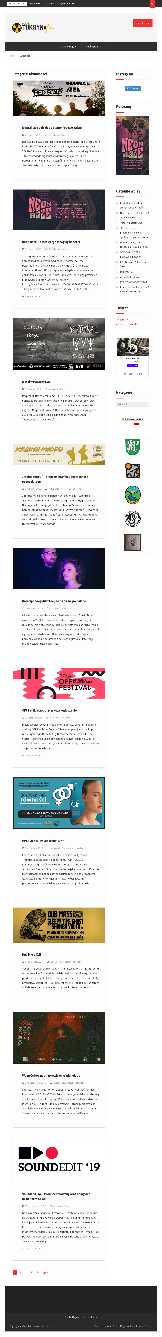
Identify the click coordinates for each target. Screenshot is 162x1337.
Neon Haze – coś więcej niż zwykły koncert (51, 242)
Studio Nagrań (69, 46)
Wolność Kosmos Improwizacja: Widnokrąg (51, 1075)
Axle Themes (146, 1326)
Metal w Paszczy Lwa (40, 3)
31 (32, 1272)
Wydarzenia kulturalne (71, 488)
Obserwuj (135, 88)
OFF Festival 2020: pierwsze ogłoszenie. (50, 710)
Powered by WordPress (106, 1326)
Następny (43, 1272)
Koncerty (65, 135)
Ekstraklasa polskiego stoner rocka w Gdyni (52, 128)
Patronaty (76, 961)
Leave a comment (34, 296)
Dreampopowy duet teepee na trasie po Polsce (54, 601)
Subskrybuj (143, 23)
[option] (58, 4)
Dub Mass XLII (31, 954)
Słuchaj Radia (93, 46)
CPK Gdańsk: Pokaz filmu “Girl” (43, 841)
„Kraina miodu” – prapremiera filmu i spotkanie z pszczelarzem (134, 233)
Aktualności (54, 135)
